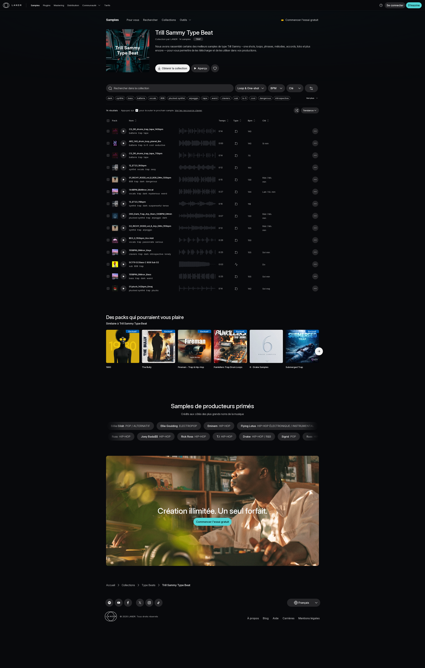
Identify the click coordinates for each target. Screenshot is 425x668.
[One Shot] (236, 264)
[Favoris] (215, 68)
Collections (169, 20)
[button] (381, 5)
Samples (35, 5)
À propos (253, 618)
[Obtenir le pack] (132, 346)
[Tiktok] (159, 603)
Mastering (59, 5)
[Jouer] (127, 50)
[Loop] (236, 131)
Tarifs (107, 5)
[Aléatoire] (297, 110)
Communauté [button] (89, 5)
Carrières (288, 618)
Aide (276, 618)
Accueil (110, 585)
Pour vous (133, 20)
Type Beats (148, 585)
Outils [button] (183, 20)
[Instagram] (149, 603)
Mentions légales (309, 618)
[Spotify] (109, 603)
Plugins (46, 5)
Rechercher (150, 20)
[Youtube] (119, 603)
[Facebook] (128, 603)
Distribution (73, 5)
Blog (266, 618)
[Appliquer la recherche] (110, 88)
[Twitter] (140, 603)
